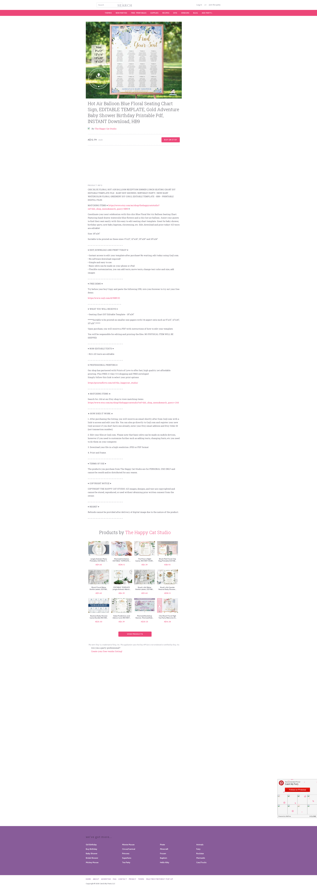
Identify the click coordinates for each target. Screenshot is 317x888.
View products (135, 634)
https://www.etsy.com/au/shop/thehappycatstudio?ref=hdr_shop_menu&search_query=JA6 (133, 402)
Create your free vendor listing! (106, 651)
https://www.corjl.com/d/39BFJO (104, 298)
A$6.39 (145, 565)
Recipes (165, 13)
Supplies (154, 13)
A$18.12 (122, 565)
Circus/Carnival (128, 849)
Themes (108, 13)
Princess (125, 853)
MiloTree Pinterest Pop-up (159, 879)
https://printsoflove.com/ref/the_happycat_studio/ (113, 382)
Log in (199, 5)
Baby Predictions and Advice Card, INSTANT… (122, 617)
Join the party (214, 5)
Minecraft (164, 849)
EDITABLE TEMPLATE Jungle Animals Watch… (122, 588)
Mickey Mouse (92, 862)
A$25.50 (98, 622)
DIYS (175, 13)
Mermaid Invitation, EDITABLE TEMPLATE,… (122, 560)
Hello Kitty (164, 862)
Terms (141, 879)
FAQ (114, 879)
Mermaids (200, 858)
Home (88, 879)
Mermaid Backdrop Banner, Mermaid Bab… (145, 617)
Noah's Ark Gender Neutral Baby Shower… (167, 588)
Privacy (132, 879)
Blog (195, 13)
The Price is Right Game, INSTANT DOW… (144, 560)
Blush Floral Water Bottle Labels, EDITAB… (99, 588)
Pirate (162, 844)
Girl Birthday (91, 844)
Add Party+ (207, 13)
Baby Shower (91, 853)
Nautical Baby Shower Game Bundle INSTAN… (99, 617)
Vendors (185, 13)
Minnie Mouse (128, 844)
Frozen (163, 853)
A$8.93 (167, 565)
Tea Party (126, 862)
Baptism (163, 858)
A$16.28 (167, 622)
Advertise (106, 879)
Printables (138, 13)
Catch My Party (158, 5)
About (96, 879)
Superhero (126, 858)
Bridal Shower (92, 858)
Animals (199, 844)
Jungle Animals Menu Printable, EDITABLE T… (99, 560)
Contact (122, 879)
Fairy (198, 849)
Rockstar (200, 853)
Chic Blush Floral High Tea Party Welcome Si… (167, 617)
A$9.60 (99, 565)
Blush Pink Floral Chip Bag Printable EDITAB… (167, 560)
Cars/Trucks (201, 862)
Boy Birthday (91, 849)
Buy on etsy (170, 140)
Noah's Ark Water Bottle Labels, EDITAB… (144, 588)
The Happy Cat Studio (105, 128)
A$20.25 (144, 622)
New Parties (121, 13)
